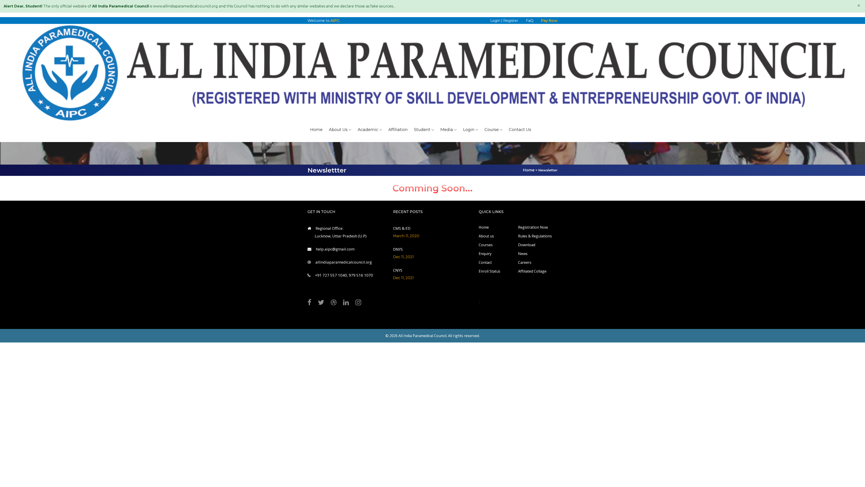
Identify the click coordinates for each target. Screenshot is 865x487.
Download (526, 244)
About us (486, 236)
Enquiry (485, 253)
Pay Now (549, 20)
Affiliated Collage (532, 271)
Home (316, 129)
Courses (486, 244)
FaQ (529, 20)
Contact (485, 262)
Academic (368, 129)
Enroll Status (489, 271)
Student (422, 129)
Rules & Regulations (535, 236)
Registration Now (533, 227)
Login (468, 129)
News (523, 253)
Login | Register (504, 20)
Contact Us (520, 129)
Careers (524, 262)
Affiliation (398, 129)
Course (492, 129)
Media (446, 129)
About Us (338, 129)
